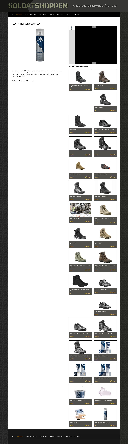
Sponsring (60, 14)
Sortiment (19, 14)
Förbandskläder (31, 14)
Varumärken (42, 14)
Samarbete (77, 14)
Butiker (51, 14)
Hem (12, 14)
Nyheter (68, 14)
